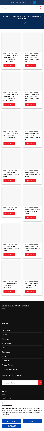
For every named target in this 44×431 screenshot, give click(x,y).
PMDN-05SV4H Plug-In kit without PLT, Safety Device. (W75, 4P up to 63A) (10, 97)
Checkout (5, 339)
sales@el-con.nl (25, 2)
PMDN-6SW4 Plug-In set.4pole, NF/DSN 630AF (32, 211)
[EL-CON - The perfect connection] (22, 9)
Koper (4, 356)
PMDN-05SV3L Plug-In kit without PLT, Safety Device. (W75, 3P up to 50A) (32, 58)
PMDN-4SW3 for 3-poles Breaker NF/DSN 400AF (11, 174)
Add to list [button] (9, 65)
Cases (4, 348)
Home (5, 16)
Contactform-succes (10, 369)
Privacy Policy (7, 365)
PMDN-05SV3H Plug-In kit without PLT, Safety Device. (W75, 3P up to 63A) (10, 58)
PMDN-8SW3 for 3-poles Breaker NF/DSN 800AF (11, 248)
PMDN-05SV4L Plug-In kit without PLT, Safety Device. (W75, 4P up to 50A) (32, 97)
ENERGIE (5, 361)
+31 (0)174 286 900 (13, 2)
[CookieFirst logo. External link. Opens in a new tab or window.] (2, 403)
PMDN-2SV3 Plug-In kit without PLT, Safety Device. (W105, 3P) (11, 136)
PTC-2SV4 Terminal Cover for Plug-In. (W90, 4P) (31, 285)
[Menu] (4, 8)
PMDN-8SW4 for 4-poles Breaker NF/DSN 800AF (32, 248)
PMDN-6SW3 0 (8, 209)
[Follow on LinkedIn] (34, 2)
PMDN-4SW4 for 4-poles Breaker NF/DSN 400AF (32, 174)
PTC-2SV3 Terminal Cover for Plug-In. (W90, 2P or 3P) (10, 285)
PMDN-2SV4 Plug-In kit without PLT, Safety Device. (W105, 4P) (32, 136)
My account (6, 343)
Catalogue (16, 16)
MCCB (26, 16)
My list (4, 335)
